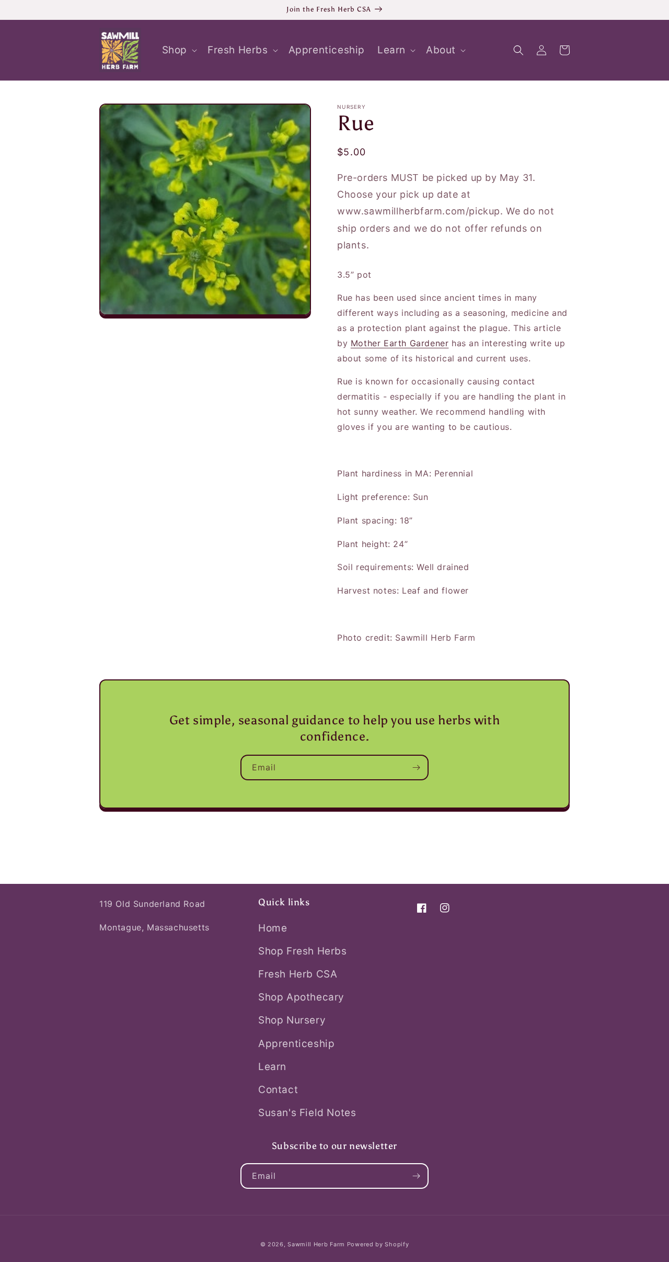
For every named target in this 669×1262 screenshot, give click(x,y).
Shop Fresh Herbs (302, 951)
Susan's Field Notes (307, 1113)
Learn (272, 1067)
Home (272, 928)
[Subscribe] (416, 767)
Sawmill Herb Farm (316, 1244)
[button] (178, 50)
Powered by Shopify (378, 1244)
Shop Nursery (292, 1020)
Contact (278, 1090)
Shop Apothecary (301, 997)
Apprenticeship (296, 1044)
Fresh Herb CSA (297, 974)
